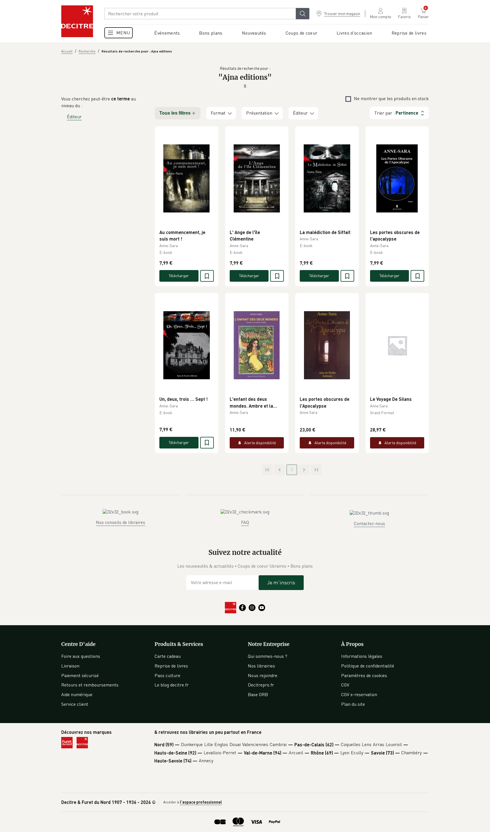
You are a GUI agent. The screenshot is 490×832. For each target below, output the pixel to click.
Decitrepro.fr (261, 685)
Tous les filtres (175, 113)
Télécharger (179, 275)
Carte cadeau (168, 656)
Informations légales (361, 656)
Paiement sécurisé (80, 675)
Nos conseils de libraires (120, 522)
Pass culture (167, 675)
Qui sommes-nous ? (267, 656)
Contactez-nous (369, 523)
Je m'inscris (281, 582)
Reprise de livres (171, 666)
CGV (345, 685)
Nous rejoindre (262, 675)
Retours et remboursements (90, 685)
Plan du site (353, 704)
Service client (74, 704)
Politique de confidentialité (367, 666)
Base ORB (258, 694)
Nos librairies (261, 666)
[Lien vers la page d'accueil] (77, 21)
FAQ (245, 522)
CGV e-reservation (359, 694)
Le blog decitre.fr (172, 685)
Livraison (70, 666)
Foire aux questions (80, 656)
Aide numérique (76, 694)
